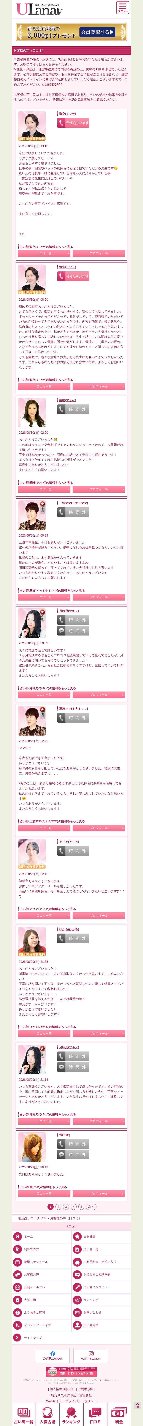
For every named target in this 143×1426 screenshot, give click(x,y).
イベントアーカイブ (37, 1325)
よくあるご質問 (34, 1312)
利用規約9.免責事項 (76, 99)
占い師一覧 (91, 1249)
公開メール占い (34, 1287)
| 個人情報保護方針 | (62, 1389)
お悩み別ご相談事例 (97, 1274)
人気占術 (30, 1299)
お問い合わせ (92, 1312)
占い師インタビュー (97, 1287)
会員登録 (90, 1236)
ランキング (91, 1299)
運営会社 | (86, 1395)
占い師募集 (91, 1325)
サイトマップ (33, 1337)
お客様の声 (31, 1274)
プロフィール (99, 253)
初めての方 (31, 1249)
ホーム (28, 1236)
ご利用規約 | (86, 1389)
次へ (91, 1207)
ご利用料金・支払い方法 (100, 1261)
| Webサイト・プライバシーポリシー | (71, 1401)
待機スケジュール (36, 1261)
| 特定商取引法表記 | (64, 1395)
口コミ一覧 (44, 253)
